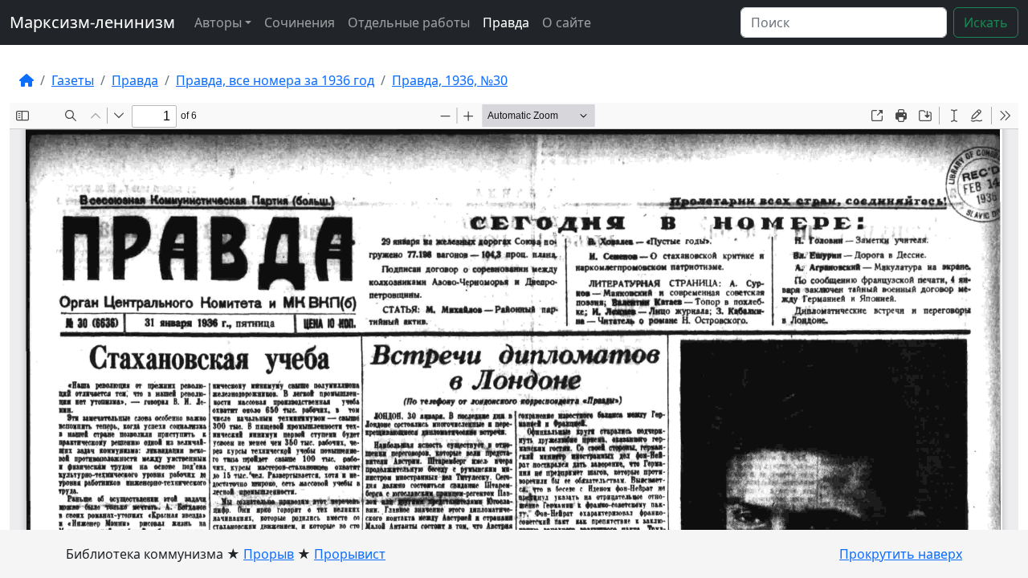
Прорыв (268, 554)
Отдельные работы (409, 22)
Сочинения (299, 22)
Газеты (72, 80)
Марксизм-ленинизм (92, 22)
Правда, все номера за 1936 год (275, 80)
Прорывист (350, 554)
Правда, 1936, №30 (450, 80)
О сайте (566, 22)
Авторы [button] (218, 22)
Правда (506, 22)
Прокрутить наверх (900, 554)
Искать (986, 22)
